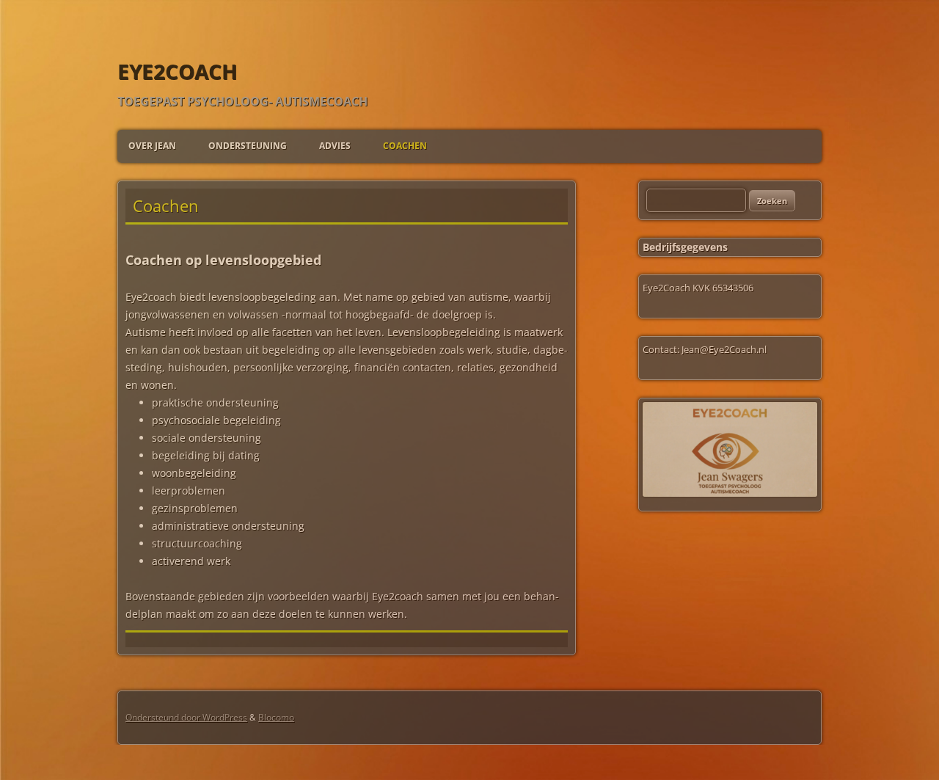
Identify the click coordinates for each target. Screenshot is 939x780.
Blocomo (276, 717)
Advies (335, 145)
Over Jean (152, 145)
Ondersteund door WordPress (186, 717)
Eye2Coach (177, 71)
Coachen (405, 145)
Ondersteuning (247, 145)
